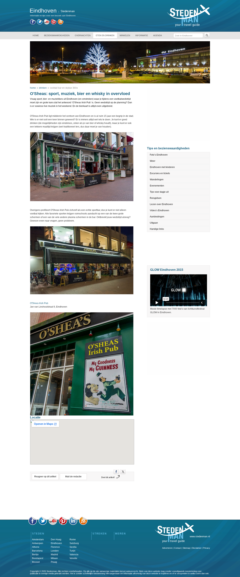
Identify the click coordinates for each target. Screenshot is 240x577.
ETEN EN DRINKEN (105, 35)
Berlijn (35, 554)
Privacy (206, 548)
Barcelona (37, 550)
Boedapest (37, 558)
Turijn (72, 550)
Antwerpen (37, 543)
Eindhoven (56, 543)
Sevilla (73, 547)
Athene (35, 547)
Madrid (54, 554)
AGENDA (157, 35)
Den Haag (56, 539)
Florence (55, 547)
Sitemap (186, 548)
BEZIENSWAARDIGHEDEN (57, 35)
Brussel (36, 562)
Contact (177, 548)
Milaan (54, 558)
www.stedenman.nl (200, 536)
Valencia (74, 554)
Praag (54, 562)
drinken (43, 88)
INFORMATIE (141, 35)
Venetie (73, 558)
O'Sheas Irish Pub (39, 303)
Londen (55, 550)
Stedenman (68, 11)
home (33, 88)
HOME (36, 35)
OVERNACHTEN (83, 35)
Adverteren (167, 548)
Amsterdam (38, 539)
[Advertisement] (82, 499)
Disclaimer (196, 548)
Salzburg (74, 543)
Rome (73, 539)
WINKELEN (125, 35)
